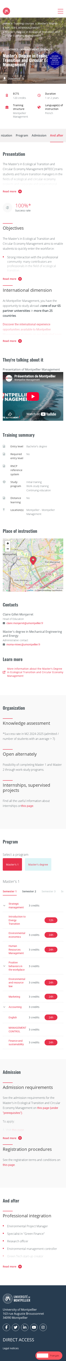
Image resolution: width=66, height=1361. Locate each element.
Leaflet (30, 590)
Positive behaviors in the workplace (17, 966)
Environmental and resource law (17, 982)
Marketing (14, 996)
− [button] (8, 549)
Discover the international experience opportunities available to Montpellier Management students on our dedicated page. (32, 329)
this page (18, 1130)
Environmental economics (17, 934)
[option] (54, 1355)
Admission (39, 135)
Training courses (24, 23)
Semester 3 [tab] (49, 891)
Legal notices (11, 1348)
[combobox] (42, 1355)
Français (54, 1355)
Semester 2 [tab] (29, 891)
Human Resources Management (16, 949)
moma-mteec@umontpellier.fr (23, 644)
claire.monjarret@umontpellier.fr (24, 623)
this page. (27, 806)
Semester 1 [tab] (10, 891)
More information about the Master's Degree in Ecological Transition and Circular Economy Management (35, 672)
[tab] (12, 864)
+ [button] (8, 543)
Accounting (15, 1007)
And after (56, 135)
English (13, 1017)
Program (22, 135)
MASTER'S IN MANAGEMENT (22, 27)
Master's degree (48, 23)
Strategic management (16, 905)
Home (6, 23)
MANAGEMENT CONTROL (17, 1029)
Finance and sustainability (16, 1042)
